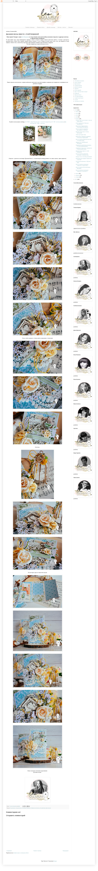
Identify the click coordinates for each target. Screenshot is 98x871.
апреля (77, 118)
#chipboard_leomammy (35, 808)
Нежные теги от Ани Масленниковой (84, 156)
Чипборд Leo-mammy (79, 101)
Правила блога (40, 27)
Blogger (55, 861)
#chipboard (28, 808)
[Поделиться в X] (26, 806)
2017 (76, 179)
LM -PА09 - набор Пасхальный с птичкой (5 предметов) (38, 121)
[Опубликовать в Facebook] (27, 806)
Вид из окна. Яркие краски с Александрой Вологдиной (82, 127)
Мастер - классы (62, 27)
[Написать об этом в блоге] (24, 806)
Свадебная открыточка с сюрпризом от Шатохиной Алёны (84, 149)
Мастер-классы (78, 94)
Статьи (76, 99)
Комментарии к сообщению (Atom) (21, 852)
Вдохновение (48, 808)
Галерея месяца (78, 85)
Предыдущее (66, 850)
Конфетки (77, 93)
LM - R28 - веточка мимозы (57, 121)
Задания (76, 88)
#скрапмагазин (19, 808)
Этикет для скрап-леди (81, 134)
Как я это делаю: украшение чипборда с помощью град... (82, 154)
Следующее (9, 850)
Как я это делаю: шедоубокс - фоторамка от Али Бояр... (82, 129)
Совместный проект (79, 98)
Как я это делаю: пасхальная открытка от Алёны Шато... (82, 165)
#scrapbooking (42, 808)
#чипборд (24, 808)
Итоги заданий (78, 90)
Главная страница (29, 27)
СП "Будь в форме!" (79, 96)
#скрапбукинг (12, 808)
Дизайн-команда (51, 27)
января (77, 177)
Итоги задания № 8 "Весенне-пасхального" (82, 124)
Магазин (70, 27)
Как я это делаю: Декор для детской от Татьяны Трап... (83, 140)
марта (77, 173)
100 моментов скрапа (79, 80)
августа (77, 111)
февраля (78, 175)
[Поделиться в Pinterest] (29, 806)
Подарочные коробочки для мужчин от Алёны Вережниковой (83, 146)
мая (77, 116)
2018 (76, 110)
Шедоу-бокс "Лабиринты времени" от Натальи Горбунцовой (83, 137)
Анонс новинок (78, 82)
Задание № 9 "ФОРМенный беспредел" (82, 143)
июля (77, 113)
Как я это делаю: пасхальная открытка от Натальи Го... (82, 171)
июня (77, 115)
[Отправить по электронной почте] (23, 806)
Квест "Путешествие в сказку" (81, 91)
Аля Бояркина (25, 37)
